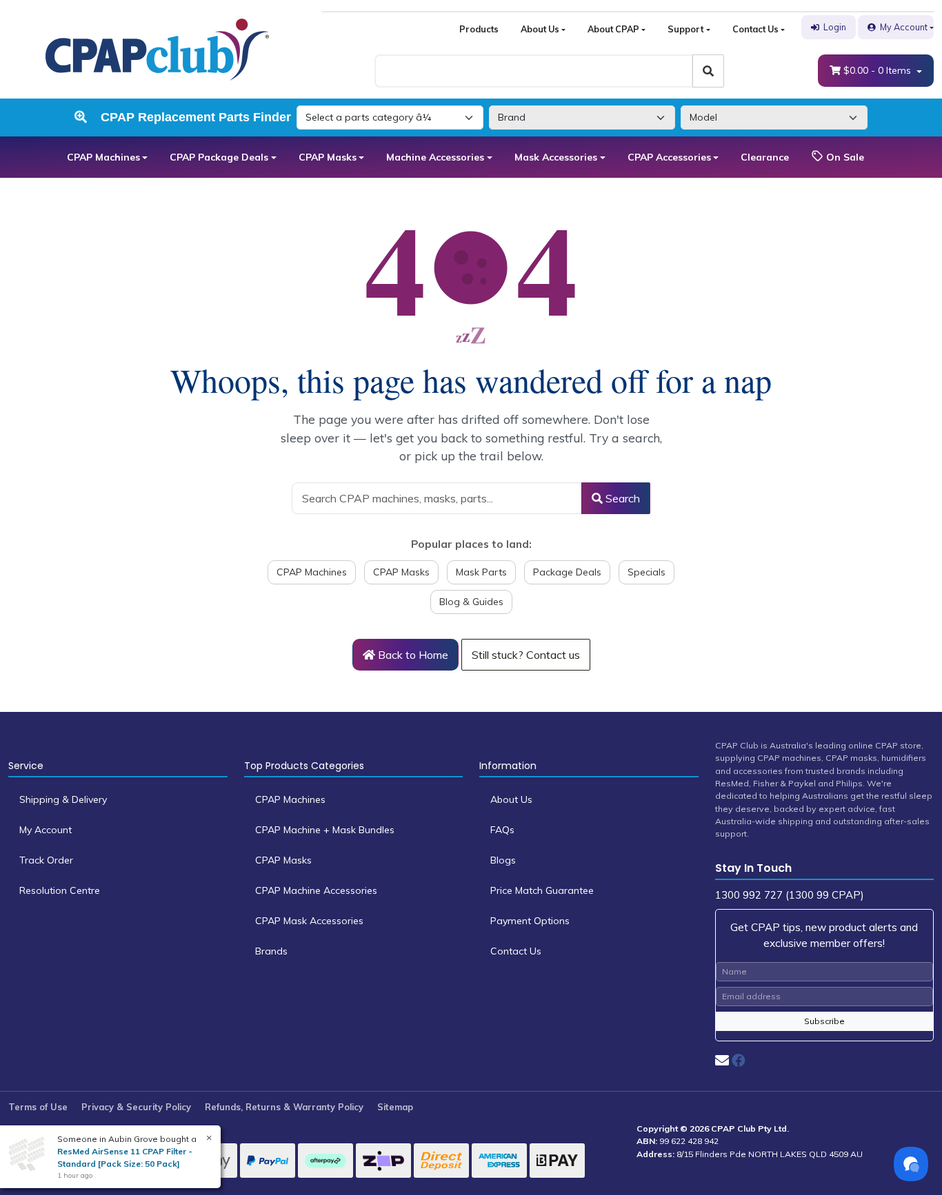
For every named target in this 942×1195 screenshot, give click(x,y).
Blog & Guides (471, 601)
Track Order (46, 860)
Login (834, 26)
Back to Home (411, 655)
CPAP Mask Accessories (309, 921)
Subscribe (824, 1021)
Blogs (503, 860)
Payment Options (530, 921)
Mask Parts (481, 572)
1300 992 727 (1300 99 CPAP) (789, 894)
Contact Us (755, 28)
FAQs (502, 830)
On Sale (843, 157)
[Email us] (722, 1060)
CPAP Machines (103, 157)
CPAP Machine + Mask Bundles (324, 830)
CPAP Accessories (669, 157)
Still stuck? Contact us (526, 655)
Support (685, 28)
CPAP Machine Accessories (316, 890)
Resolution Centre (59, 890)
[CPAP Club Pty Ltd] (157, 48)
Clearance (765, 157)
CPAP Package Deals (219, 157)
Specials (646, 572)
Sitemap (395, 1106)
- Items (878, 70)
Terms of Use (38, 1106)
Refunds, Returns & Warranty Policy (284, 1106)
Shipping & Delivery (63, 799)
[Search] (708, 71)
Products (479, 28)
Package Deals (567, 572)
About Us (540, 28)
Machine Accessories (435, 157)
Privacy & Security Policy (136, 1106)
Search (621, 498)
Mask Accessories (555, 157)
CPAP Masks (328, 157)
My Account (904, 26)
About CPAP (613, 28)
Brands (271, 951)
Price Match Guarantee (542, 890)
